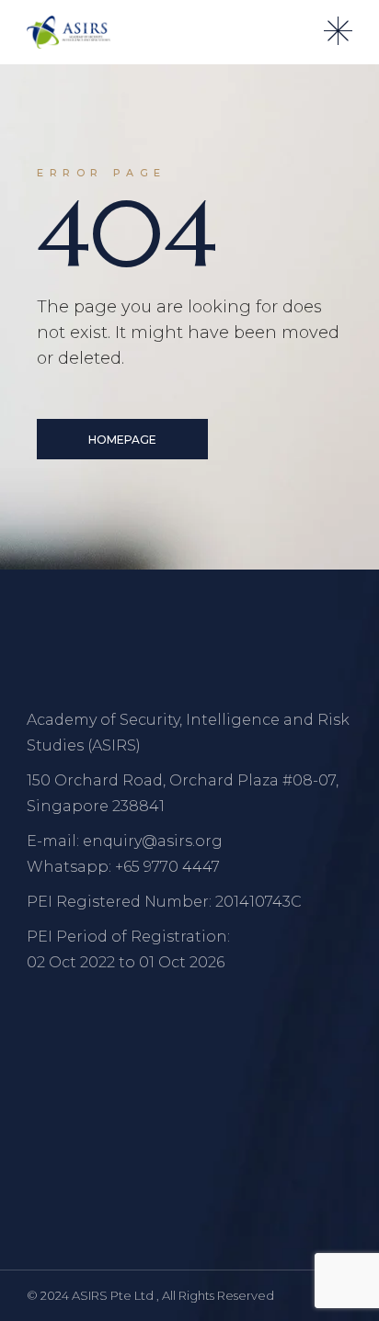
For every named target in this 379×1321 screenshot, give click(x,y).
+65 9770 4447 (167, 866)
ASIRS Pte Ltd (114, 1295)
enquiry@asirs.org (153, 841)
